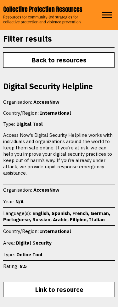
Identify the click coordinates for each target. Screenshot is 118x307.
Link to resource (59, 289)
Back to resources (59, 60)
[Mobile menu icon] (107, 15)
